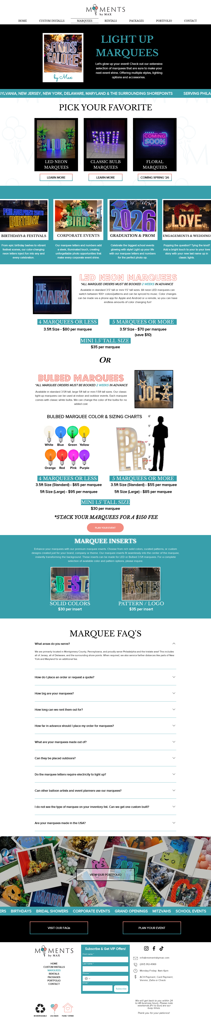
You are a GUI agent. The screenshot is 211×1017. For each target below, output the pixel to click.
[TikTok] (161, 948)
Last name (88, 963)
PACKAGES (54, 977)
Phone (86, 973)
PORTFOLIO (54, 980)
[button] (52, 20)
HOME (54, 963)
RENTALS (54, 973)
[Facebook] (154, 948)
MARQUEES (54, 970)
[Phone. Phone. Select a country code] (87, 978)
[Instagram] (146, 948)
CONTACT (54, 984)
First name (88, 954)
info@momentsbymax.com (154, 957)
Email (86, 983)
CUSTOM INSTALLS (54, 967)
